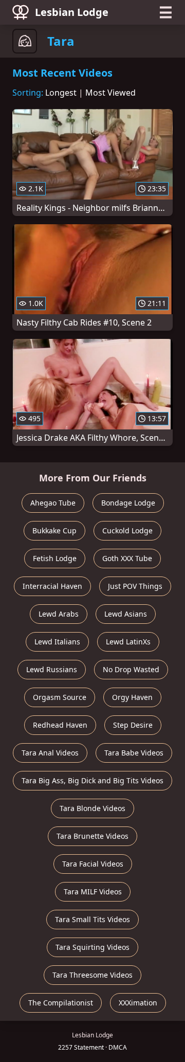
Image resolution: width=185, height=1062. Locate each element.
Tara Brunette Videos (92, 836)
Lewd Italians (57, 641)
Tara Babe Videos (133, 753)
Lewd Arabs (59, 614)
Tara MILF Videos (93, 891)
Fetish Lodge (55, 558)
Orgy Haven (132, 697)
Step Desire (133, 725)
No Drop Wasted (131, 669)
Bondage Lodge (128, 503)
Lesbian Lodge (71, 12)
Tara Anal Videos (50, 753)
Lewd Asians (125, 614)
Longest (61, 92)
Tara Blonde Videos (92, 808)
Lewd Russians (51, 669)
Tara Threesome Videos (92, 975)
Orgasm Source (59, 697)
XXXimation (138, 1002)
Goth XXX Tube (127, 558)
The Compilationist (60, 1002)
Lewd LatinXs (128, 641)
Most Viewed (110, 92)
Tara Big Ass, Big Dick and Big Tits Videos (92, 780)
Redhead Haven (60, 725)
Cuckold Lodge (127, 530)
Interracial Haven (52, 586)
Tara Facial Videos (92, 864)
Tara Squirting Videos (92, 947)
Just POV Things (135, 586)
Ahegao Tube (53, 503)
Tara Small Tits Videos (92, 919)
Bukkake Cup (54, 530)
